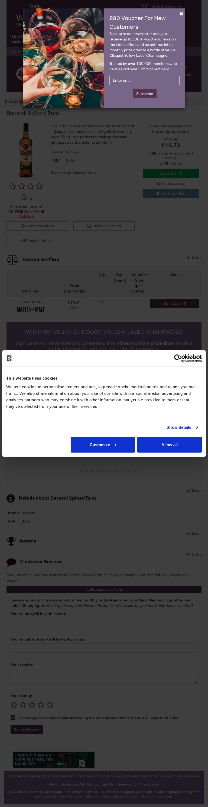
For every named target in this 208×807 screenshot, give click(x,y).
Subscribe (144, 93)
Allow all (169, 444)
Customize (100, 444)
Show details (179, 427)
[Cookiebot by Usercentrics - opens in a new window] (178, 358)
